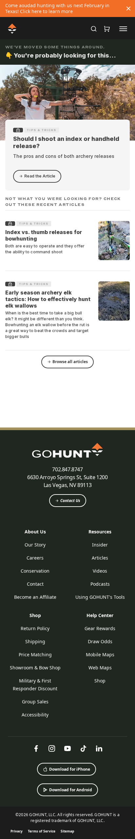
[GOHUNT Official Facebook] (36, 748)
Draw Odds (100, 641)
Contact (35, 584)
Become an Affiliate (35, 597)
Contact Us (70, 500)
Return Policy (35, 628)
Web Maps (100, 667)
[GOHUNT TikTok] (83, 748)
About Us (35, 532)
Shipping (35, 641)
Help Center (100, 615)
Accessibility (35, 715)
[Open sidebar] (123, 28)
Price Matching (35, 654)
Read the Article (39, 176)
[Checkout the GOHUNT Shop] (107, 28)
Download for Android (70, 790)
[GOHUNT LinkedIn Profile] (99, 748)
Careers (35, 558)
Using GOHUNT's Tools (100, 597)
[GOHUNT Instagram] (52, 748)
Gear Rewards (100, 628)
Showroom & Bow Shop (35, 667)
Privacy (16, 831)
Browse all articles (70, 361)
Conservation (35, 571)
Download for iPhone (69, 769)
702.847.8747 (67, 469)
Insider (100, 545)
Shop (35, 615)
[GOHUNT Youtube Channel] (67, 748)
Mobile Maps (100, 654)
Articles (100, 558)
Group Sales (35, 701)
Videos (100, 571)
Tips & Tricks (41, 130)
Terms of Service (41, 831)
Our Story (35, 545)
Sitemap (67, 831)
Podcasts (100, 584)
